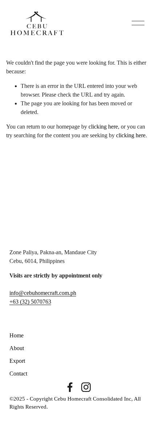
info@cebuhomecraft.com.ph (42, 293)
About (16, 348)
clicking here (103, 126)
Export (17, 361)
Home (16, 335)
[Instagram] (86, 387)
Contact (18, 373)
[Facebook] (70, 387)
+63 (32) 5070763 (30, 302)
